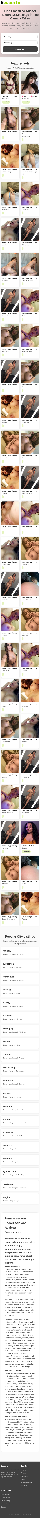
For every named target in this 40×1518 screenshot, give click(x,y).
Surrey (23, 1479)
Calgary (23, 1470)
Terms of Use (5, 1497)
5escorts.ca (9, 1325)
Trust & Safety (5, 1494)
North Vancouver (26, 1482)
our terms (25, 1310)
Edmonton (24, 1476)
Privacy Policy (5, 1501)
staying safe (13, 1310)
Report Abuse (5, 1504)
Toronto (23, 1473)
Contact (3, 1507)
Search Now (20, 49)
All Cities (24, 1485)
